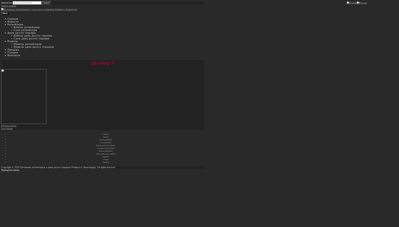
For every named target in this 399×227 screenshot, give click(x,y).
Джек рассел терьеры (21, 32)
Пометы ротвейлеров (28, 44)
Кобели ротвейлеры (27, 27)
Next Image (7, 128)
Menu (4, 13)
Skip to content (8, 6)
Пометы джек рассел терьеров (34, 47)
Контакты (13, 55)
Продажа (13, 49)
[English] (352, 3)
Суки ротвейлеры (25, 30)
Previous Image (9, 125)
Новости (13, 21)
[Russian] (362, 3)
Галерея (12, 52)
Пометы (12, 41)
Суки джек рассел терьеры (31, 38)
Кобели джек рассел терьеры (33, 35)
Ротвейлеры (15, 24)
